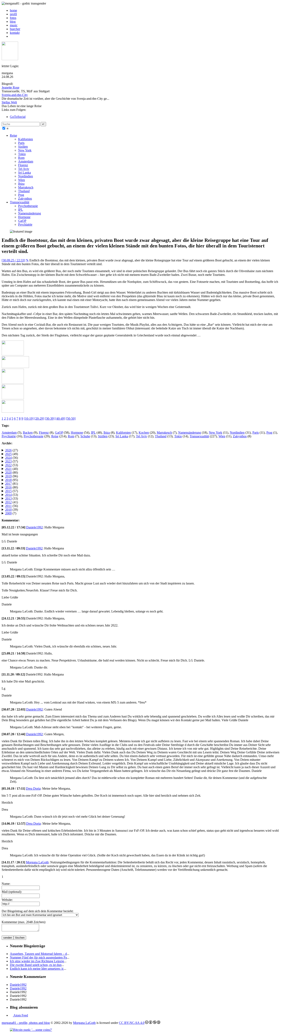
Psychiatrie (25, 224)
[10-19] (29, 418)
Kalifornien (25, 139)
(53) (11, 465)
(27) (11, 450)
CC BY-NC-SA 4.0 (131, 1022)
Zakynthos (25, 198)
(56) (11, 457)
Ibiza (21, 183)
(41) (11, 502)
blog (13, 21)
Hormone (24, 217)
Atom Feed (20, 1015)
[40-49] (60, 418)
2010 (8, 509)
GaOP (22, 220)
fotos (13, 18)
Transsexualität (19, 202)
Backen (28, 432)
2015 (8, 491)
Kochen (144, 432)
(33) (11, 498)
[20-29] (39, 418)
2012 (8, 502)
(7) (10, 513)
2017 (8, 483)
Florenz (23, 165)
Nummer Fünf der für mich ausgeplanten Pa (38, 957)
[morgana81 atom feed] (11, 36)
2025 (8, 454)
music (13, 25)
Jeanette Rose (10, 87)
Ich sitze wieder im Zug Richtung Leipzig (37, 961)
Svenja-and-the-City (15, 95)
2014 (8, 494)
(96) (11, 476)
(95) (11, 480)
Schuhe (85, 436)
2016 (8, 487)
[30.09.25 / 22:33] (13, 260)
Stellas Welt (9, 102)
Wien (21, 180)
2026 (8, 450)
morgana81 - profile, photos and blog (26, 1022)
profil (13, 14)
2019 (8, 476)
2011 (8, 506)
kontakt (15, 32)
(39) (11, 509)
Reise (13, 135)
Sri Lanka (24, 172)
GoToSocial (18, 116)
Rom (21, 157)
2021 (8, 469)
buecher (15, 29)
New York (24, 150)
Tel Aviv (23, 169)
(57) (11, 461)
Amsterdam (25, 161)
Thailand (24, 191)
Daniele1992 (34, 527)
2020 (8, 472)
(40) (11, 469)
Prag (21, 195)
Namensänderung (29, 213)
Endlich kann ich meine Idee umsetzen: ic (37, 968)
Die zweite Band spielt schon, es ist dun (36, 965)
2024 (8, 457)
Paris (21, 143)
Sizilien (23, 146)
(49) (11, 454)
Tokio (22, 154)
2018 (8, 480)
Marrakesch (25, 187)
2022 (8, 465)
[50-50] (70, 418)
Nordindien (25, 176)
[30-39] (50, 418)
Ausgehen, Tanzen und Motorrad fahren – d (38, 953)
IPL (20, 209)
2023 (8, 461)
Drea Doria (33, 788)
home (13, 10)
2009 (8, 513)
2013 (8, 498)
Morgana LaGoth (37, 862)
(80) (11, 472)
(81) (11, 483)
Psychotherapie (28, 206)
